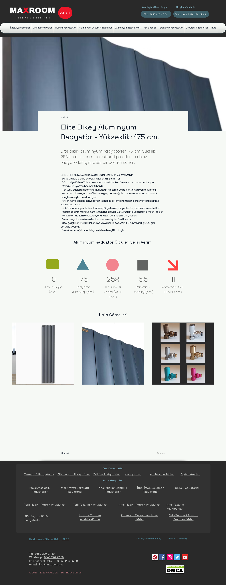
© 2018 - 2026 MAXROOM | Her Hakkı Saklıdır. (56, 572)
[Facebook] (162, 557)
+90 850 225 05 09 (66, 561)
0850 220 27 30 (45, 553)
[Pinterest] (155, 557)
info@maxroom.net (51, 564)
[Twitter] (177, 557)
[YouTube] (185, 557)
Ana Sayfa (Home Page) (154, 7)
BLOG (65, 539)
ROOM (42, 10)
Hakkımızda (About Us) (44, 539)
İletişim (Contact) (185, 7)
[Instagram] (170, 557)
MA (16, 10)
